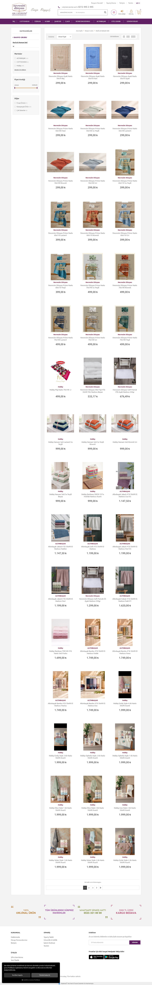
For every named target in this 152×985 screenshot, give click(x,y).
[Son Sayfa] (101, 888)
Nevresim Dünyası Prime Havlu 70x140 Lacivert (60, 339)
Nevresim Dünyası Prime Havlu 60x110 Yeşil (60, 286)
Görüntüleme (114, 36)
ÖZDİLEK (37, 21)
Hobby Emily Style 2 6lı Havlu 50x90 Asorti (124, 861)
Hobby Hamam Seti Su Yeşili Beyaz (60, 495)
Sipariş (47, 933)
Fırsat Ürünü (21, 103)
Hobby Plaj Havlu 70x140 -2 (60, 390)
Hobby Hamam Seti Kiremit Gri (125, 442)
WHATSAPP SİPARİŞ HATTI (93, 911)
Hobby (20, 66)
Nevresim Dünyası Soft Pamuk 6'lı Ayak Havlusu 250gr (92, 600)
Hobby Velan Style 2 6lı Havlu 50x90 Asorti (92, 861)
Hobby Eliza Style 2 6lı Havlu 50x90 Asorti (92, 809)
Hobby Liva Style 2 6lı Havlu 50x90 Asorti (125, 809)
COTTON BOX (24, 21)
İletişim (122, 3)
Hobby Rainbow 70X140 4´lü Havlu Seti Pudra (60, 652)
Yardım (130, 3)
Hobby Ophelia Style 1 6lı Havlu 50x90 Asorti (124, 757)
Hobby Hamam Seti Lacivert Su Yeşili (60, 443)
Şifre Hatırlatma (17, 957)
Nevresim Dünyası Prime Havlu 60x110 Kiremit (92, 234)
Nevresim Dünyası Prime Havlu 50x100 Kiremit (60, 182)
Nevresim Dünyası (60, 73)
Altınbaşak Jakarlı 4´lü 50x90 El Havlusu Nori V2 (125, 548)
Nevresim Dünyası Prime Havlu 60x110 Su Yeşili (125, 182)
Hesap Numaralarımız (19, 940)
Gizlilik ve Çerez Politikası (31, 980)
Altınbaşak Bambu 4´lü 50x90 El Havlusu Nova (124, 652)
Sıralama (51, 36)
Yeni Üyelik (15, 960)
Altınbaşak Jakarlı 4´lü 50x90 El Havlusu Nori (60, 600)
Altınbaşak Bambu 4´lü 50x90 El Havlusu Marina (60, 704)
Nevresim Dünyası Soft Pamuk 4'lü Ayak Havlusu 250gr (125, 391)
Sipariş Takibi (49, 937)
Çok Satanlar (21, 110)
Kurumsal (15, 933)
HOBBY (47, 21)
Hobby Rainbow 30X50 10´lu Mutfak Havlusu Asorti (92, 495)
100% (26, 911)
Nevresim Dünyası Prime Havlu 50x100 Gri (92, 182)
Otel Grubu (116, 21)
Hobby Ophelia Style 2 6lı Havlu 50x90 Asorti (92, 757)
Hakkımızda (15, 937)
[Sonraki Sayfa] (97, 888)
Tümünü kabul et (44, 975)
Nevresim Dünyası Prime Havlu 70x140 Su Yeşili (92, 286)
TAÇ (13, 21)
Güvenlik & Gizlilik (50, 940)
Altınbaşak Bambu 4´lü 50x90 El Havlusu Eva (92, 704)
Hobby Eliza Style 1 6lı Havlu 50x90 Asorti (60, 809)
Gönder (135, 942)
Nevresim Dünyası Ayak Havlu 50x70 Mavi (92, 77)
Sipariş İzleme (111, 3)
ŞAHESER (57, 21)
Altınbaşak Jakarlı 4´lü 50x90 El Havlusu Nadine (60, 548)
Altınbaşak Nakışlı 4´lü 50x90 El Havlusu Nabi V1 (124, 600)
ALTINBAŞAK (101, 21)
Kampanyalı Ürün (23, 107)
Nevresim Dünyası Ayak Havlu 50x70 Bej (60, 77)
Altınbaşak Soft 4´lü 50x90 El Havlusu (92, 548)
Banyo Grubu (20, 37)
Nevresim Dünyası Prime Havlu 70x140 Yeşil (125, 339)
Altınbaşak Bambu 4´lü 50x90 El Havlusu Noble (92, 652)
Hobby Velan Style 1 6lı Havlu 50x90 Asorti (60, 861)
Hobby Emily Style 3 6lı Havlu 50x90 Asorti (60, 757)
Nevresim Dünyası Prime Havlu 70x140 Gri (92, 339)
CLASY (67, 21)
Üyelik (14, 953)
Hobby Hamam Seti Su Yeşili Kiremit (93, 443)
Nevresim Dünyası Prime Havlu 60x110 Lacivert (60, 234)
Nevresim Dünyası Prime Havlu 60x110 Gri (125, 234)
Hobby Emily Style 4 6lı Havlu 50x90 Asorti (124, 704)
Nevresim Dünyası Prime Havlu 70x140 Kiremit (125, 286)
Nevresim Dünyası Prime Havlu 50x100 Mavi (60, 129)
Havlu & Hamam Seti (20, 42)
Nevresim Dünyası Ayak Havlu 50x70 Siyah (125, 77)
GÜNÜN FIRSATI (132, 21)
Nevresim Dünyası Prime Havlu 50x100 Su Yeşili (92, 129)
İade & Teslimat (49, 943)
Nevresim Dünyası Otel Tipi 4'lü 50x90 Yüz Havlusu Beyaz (92, 391)
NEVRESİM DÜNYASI (83, 21)
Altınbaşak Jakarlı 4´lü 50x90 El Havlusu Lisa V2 (125, 495)
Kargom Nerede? (97, 3)
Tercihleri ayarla (17, 975)
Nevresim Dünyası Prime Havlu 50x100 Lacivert (125, 129)
